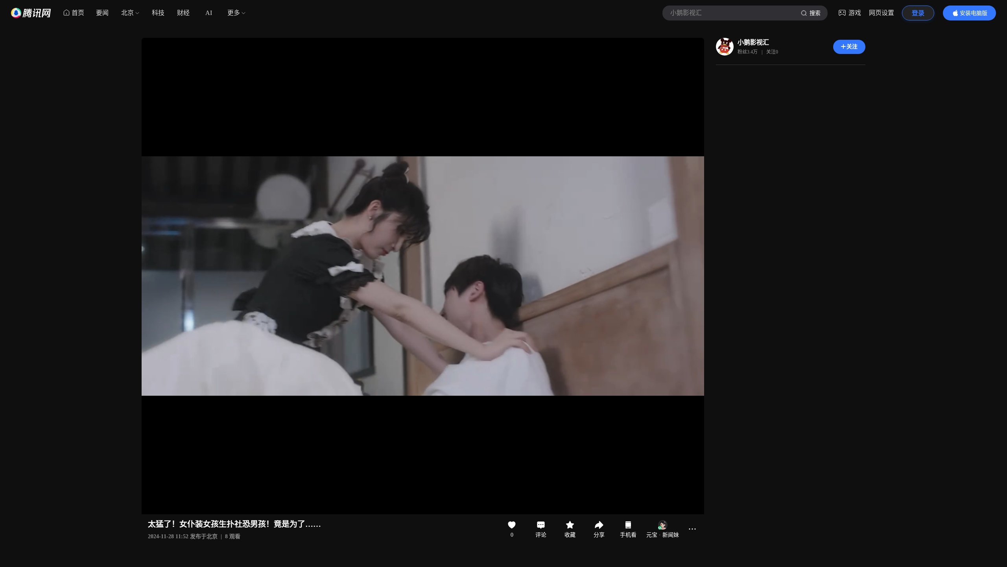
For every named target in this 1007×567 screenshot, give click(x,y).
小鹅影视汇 (753, 42)
